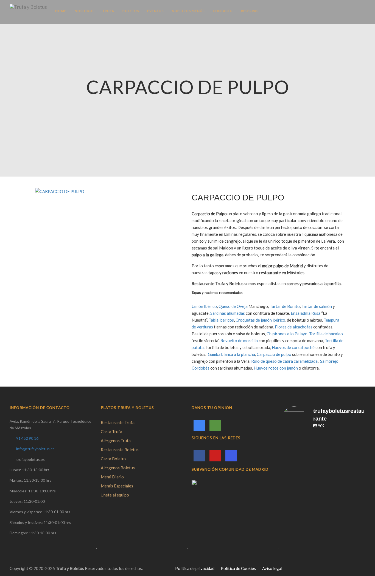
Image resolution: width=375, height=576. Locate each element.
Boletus (130, 11)
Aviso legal (272, 568)
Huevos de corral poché (293, 347)
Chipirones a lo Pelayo (287, 333)
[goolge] (199, 425)
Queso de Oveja (233, 306)
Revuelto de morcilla (239, 340)
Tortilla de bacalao (326, 333)
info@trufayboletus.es (35, 448)
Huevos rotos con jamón (276, 367)
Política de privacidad (194, 568)
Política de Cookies (238, 568)
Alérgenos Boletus (118, 467)
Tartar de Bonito (285, 306)
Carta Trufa (111, 431)
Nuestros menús (188, 11)
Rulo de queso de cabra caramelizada (284, 361)
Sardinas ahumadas (227, 313)
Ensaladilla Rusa (306, 313)
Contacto (223, 11)
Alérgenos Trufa (116, 440)
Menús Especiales (117, 485)
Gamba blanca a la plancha (231, 354)
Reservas (249, 11)
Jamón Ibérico (204, 306)
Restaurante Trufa (118, 422)
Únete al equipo (115, 494)
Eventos (155, 11)
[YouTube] (215, 455)
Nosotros (84, 11)
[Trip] (215, 425)
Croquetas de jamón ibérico (260, 319)
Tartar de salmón (316, 306)
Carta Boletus (113, 458)
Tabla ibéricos (221, 319)
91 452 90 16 (27, 438)
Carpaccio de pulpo (274, 354)
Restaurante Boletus (120, 449)
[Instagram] (231, 455)
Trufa (108, 11)
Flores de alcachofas (293, 326)
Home (60, 11)
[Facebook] (199, 455)
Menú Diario (112, 476)
